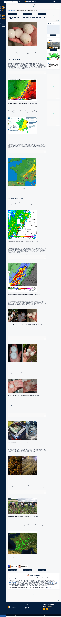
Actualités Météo (13, 10)
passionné (27, 577)
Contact (54, 1)
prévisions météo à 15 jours (13, 582)
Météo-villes (27, 607)
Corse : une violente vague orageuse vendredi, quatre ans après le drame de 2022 (53, 66)
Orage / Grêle (9, 15)
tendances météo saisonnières (52, 582)
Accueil (9, 10)
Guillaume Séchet (18, 577)
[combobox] (11, 2)
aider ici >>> (49, 587)
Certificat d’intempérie (28, 605)
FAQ (26, 608)
